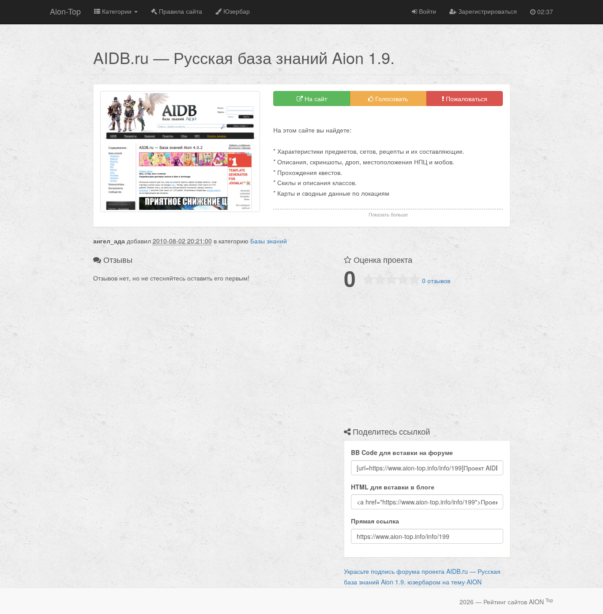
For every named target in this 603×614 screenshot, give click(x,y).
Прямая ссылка (375, 520)
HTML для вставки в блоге (392, 486)
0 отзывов (436, 280)
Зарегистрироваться (486, 11)
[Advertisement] (376, 119)
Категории (116, 11)
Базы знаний (268, 240)
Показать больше (388, 214)
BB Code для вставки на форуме (402, 452)
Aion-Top (65, 11)
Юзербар (236, 11)
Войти (426, 11)
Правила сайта (179, 11)
